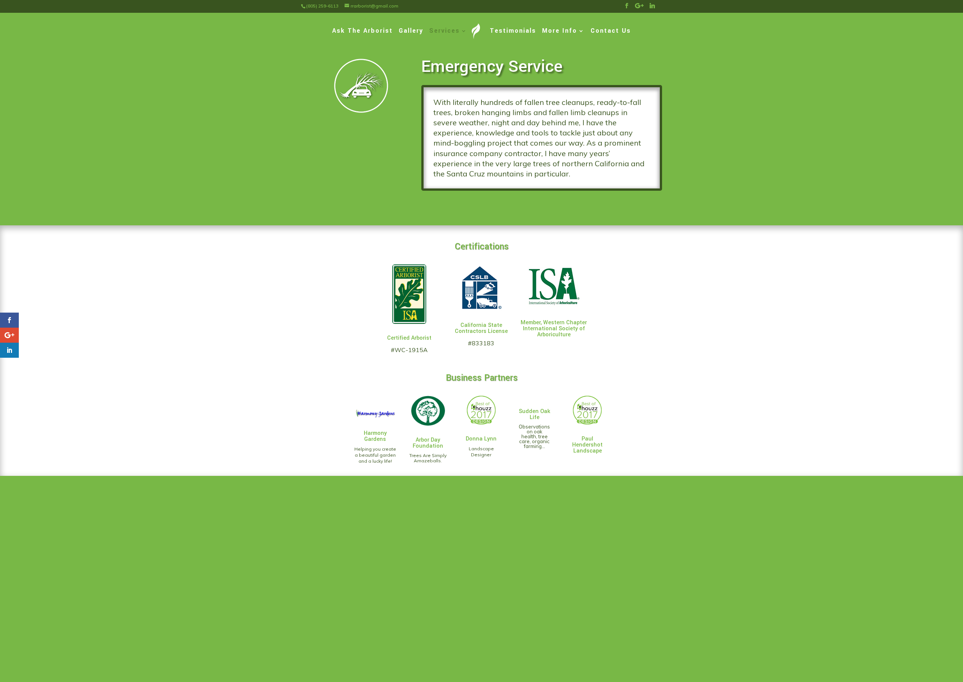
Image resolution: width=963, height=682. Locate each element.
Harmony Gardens (375, 436)
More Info (559, 31)
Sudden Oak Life (534, 414)
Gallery (411, 31)
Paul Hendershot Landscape (587, 445)
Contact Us (611, 31)
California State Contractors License (481, 328)
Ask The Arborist (362, 31)
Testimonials (513, 31)
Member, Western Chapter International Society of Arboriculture (554, 329)
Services (444, 31)
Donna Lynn (481, 439)
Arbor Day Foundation (428, 443)
